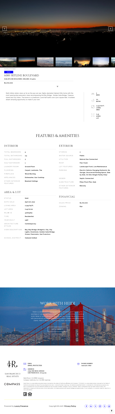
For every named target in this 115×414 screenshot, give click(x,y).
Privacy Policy (70, 406)
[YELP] (104, 406)
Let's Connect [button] (57, 329)
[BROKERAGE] (100, 406)
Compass (81, 383)
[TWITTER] (95, 406)
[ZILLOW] (109, 406)
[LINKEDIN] (91, 406)
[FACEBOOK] (86, 406)
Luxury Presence (21, 406)
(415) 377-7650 (86, 365)
